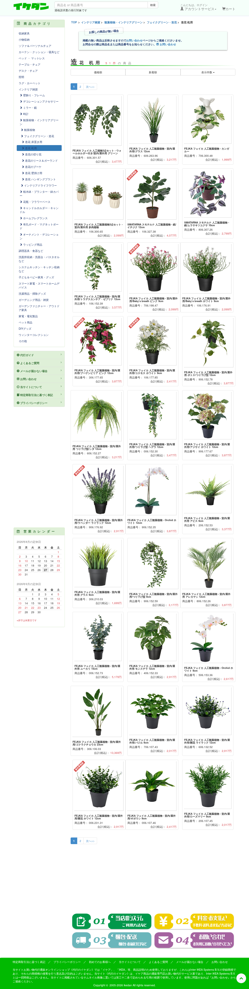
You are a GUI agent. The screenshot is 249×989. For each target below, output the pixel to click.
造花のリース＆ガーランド (41, 160)
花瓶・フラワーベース (36, 202)
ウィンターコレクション (34, 335)
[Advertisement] (153, 876)
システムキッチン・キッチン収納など (39, 269)
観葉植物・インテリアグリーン (123, 22)
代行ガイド (26, 355)
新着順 (153, 72)
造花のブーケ (32, 167)
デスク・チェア (28, 71)
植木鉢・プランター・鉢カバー (39, 193)
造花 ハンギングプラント (40, 179)
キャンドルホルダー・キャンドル (39, 210)
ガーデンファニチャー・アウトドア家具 (39, 308)
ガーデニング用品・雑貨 (34, 300)
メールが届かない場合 (33, 371)
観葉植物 (29, 130)
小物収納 (24, 39)
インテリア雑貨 (90, 22)
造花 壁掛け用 (33, 173)
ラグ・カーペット (29, 83)
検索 (153, 5)
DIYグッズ (25, 328)
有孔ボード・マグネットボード (39, 226)
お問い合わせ (134, 40)
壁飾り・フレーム (33, 95)
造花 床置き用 (33, 142)
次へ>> (90, 86)
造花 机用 (30, 148)
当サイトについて (30, 387)
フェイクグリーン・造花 (162, 22)
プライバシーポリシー (33, 403)
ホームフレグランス (35, 218)
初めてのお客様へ (100, 962)
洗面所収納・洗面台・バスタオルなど (39, 259)
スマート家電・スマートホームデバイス (39, 285)
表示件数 (207, 72)
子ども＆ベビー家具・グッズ (36, 277)
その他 (23, 341)
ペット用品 (25, 322)
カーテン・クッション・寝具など (39, 52)
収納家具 (24, 33)
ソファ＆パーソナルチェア (35, 46)
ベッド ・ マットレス (32, 58)
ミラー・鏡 (29, 107)
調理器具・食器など (31, 251)
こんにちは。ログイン (197, 7)
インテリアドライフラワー (40, 185)
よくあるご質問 (29, 363)
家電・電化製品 (28, 316)
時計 (25, 114)
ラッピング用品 (32, 244)
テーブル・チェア (29, 64)
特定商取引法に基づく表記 (36, 395)
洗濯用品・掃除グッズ (32, 293)
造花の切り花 (32, 154)
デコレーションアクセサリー (40, 101)
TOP (74, 22)
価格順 (98, 72)
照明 (21, 77)
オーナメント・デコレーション (39, 236)
